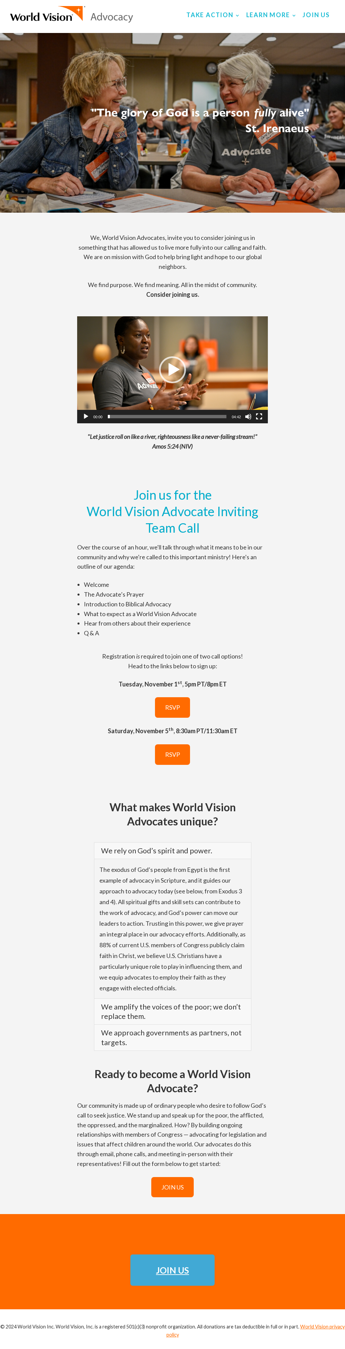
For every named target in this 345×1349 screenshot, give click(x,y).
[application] (172, 369)
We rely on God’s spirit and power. (156, 850)
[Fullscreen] (259, 416)
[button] (172, 369)
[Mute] (248, 416)
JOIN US (172, 1187)
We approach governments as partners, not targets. (171, 1037)
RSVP (172, 707)
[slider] (167, 416)
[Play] (86, 416)
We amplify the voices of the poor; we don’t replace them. (171, 1011)
